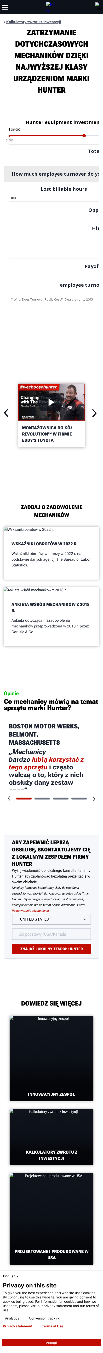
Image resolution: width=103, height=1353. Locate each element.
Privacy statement (17, 1326)
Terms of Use (52, 1326)
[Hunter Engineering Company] (51, 7)
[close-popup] (98, 1276)
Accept (51, 1343)
